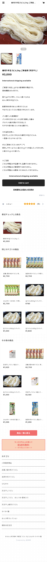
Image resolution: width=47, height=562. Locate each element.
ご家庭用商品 (7, 463)
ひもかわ (5, 484)
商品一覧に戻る (23, 433)
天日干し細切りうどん (10, 504)
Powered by (21, 540)
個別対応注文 (7, 525)
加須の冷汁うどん (8, 477)
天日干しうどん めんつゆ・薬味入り (15, 498)
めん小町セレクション (9, 518)
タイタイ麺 (5, 511)
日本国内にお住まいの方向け (23, 190)
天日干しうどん (7, 491)
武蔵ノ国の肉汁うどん (10, 470)
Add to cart (23, 183)
